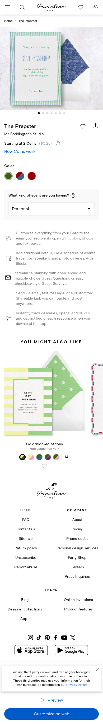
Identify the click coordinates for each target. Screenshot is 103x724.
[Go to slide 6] (60, 113)
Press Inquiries (77, 576)
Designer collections (25, 609)
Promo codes (77, 538)
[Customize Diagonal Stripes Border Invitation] (51, 68)
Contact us (25, 529)
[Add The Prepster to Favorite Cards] (83, 126)
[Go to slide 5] (56, 113)
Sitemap (26, 538)
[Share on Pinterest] (47, 637)
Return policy (26, 548)
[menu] (7, 7)
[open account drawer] (95, 7)
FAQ (25, 519)
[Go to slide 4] (51, 113)
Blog (25, 600)
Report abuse (25, 567)
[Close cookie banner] (97, 670)
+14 (65, 457)
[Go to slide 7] (64, 113)
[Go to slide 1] (39, 113)
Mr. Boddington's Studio (24, 134)
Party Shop (77, 557)
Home (8, 21)
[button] (73, 195)
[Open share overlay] (95, 125)
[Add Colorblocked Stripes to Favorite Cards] (44, 466)
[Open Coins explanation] (57, 143)
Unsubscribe (25, 557)
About (77, 519)
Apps (24, 619)
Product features (78, 609)
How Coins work (19, 151)
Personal (20, 209)
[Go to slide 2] (43, 113)
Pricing (77, 529)
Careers (77, 567)
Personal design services (77, 548)
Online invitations (78, 600)
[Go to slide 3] (47, 113)
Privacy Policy (76, 685)
